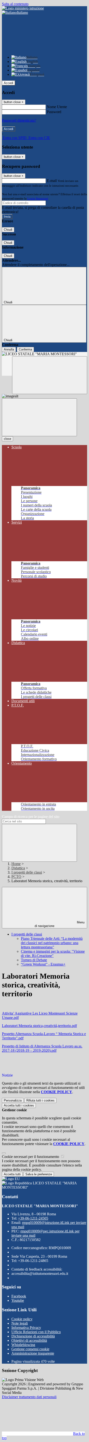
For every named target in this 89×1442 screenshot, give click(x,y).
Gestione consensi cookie (30, 1349)
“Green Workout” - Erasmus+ (43, 964)
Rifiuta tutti (40, 1100)
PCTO (16, 877)
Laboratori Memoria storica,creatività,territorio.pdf (39, 1026)
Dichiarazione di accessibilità (33, 1336)
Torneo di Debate (34, 960)
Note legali (19, 1323)
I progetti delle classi (26, 872)
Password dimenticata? (19, 120)
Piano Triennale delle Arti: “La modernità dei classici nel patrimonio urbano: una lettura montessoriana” (52, 942)
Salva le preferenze (38, 1174)
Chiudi (8, 229)
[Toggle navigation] (39, 417)
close (7, 439)
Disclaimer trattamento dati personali (29, 1397)
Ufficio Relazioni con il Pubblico (36, 1332)
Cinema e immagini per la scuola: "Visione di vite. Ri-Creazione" (53, 953)
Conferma (25, 349)
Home (16, 864)
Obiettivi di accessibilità (29, 1340)
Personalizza (13, 1100)
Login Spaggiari (37, 198)
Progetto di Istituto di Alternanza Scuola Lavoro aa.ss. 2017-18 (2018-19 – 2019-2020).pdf (42, 1048)
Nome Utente (57, 107)
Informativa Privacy (26, 1328)
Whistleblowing (23, 1345)
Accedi (8, 83)
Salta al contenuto (15, 4)
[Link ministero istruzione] (23, 8)
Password (54, 112)
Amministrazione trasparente (32, 1353)
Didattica (18, 868)
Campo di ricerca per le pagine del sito (30, 817)
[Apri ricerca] (49, 375)
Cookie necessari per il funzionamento (31, 1157)
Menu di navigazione (59, 924)
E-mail (52, 181)
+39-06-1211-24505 (33, 1218)
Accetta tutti (19, 1105)
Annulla (9, 349)
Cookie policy (22, 1319)
